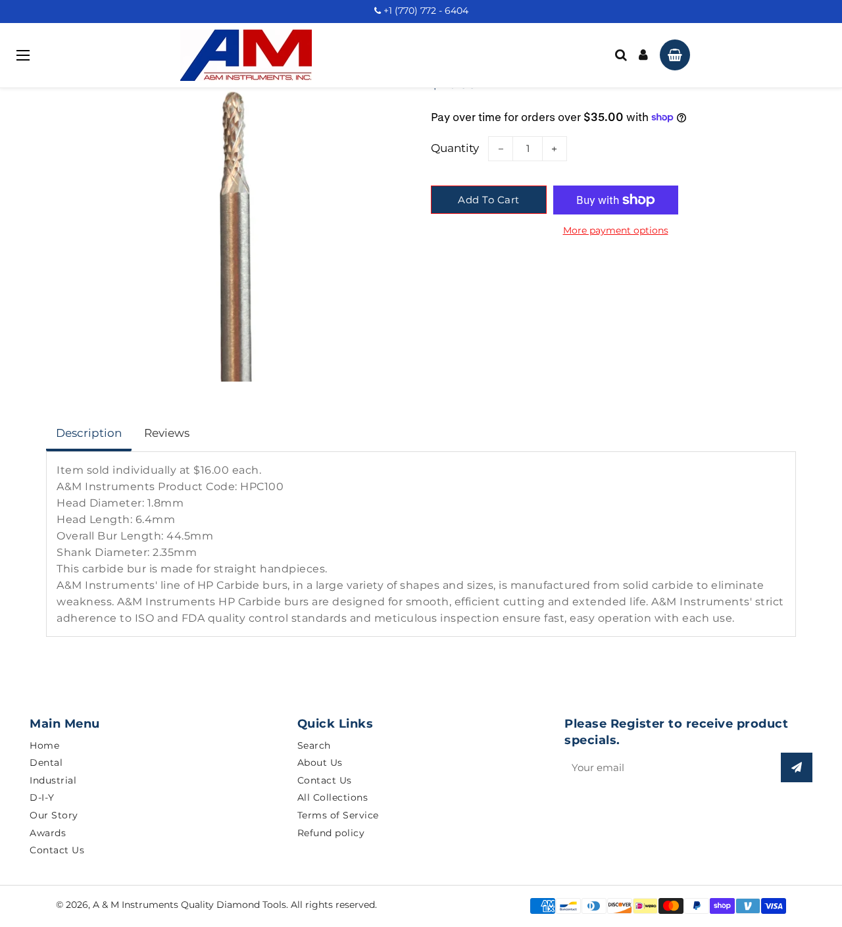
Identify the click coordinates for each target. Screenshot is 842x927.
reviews (166, 432)
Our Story (54, 815)
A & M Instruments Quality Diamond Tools (189, 905)
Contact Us (57, 850)
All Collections (332, 797)
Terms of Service (338, 815)
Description (89, 432)
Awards (48, 833)
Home (44, 745)
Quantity (455, 148)
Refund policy (331, 833)
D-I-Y (42, 797)
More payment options (615, 230)
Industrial (53, 780)
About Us (320, 762)
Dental (46, 762)
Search (314, 745)
